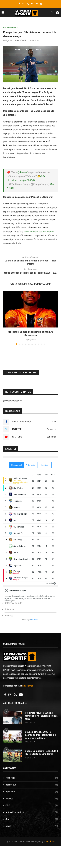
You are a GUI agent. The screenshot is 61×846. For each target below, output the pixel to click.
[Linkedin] (37, 3)
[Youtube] (32, 3)
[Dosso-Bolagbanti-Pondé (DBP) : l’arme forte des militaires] (12, 756)
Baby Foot (31, 791)
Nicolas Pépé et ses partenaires (38, 231)
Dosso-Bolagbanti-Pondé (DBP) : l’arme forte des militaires (41, 752)
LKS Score (34, 620)
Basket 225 (31, 784)
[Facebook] (19, 3)
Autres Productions (31, 812)
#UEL (43, 176)
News (31, 826)
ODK (31, 805)
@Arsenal (23, 172)
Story (31, 819)
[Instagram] (23, 3)
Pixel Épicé (50, 841)
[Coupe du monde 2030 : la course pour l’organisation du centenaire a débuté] (12, 736)
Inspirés (31, 798)
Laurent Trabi (20, 40)
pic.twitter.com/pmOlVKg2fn (21, 180)
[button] (5, 317)
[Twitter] (28, 3)
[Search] (52, 12)
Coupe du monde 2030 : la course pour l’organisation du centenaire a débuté (40, 735)
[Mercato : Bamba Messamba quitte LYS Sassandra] (30, 309)
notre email (27, 685)
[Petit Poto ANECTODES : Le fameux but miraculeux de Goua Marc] (12, 717)
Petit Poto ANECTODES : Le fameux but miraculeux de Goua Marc (41, 716)
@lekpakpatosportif (12, 400)
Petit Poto (31, 778)
